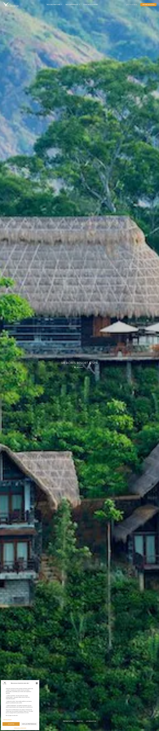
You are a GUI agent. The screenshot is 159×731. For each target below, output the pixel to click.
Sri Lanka (79, 367)
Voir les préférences (29, 724)
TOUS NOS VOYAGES (90, 4)
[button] (37, 683)
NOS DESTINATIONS (53, 4)
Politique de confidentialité (20, 728)
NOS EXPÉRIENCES (72, 4)
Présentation (68, 721)
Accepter (11, 724)
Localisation (91, 721)
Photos (80, 721)
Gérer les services (7, 719)
